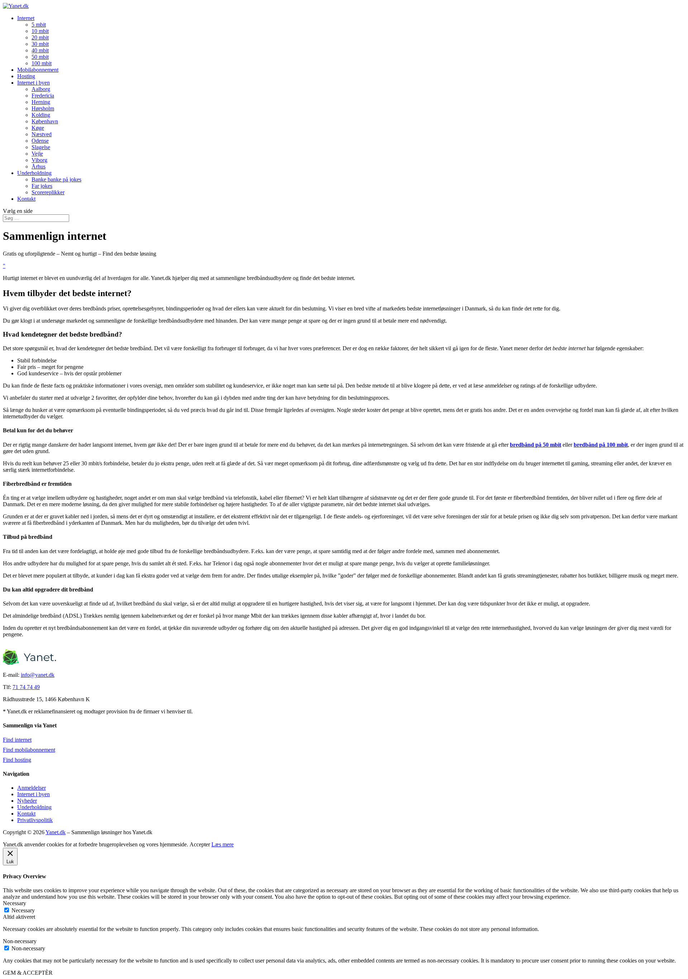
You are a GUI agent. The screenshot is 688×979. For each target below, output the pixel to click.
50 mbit (40, 57)
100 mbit (42, 63)
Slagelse (41, 147)
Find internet (17, 740)
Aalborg (41, 89)
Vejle (37, 154)
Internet (25, 18)
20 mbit (40, 37)
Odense (40, 141)
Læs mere (222, 844)
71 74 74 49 (26, 687)
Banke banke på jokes (56, 179)
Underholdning (34, 173)
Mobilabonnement (37, 70)
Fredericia (43, 95)
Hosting (26, 76)
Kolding (41, 115)
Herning (41, 102)
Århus (39, 166)
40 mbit (40, 50)
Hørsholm (43, 108)
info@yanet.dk (37, 675)
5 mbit (39, 25)
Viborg (39, 160)
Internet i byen (33, 83)
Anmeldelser (31, 788)
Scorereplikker (48, 192)
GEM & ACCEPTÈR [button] (28, 973)
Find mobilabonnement (29, 750)
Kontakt (26, 199)
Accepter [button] (200, 844)
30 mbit (40, 44)
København (45, 121)
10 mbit (40, 31)
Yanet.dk (56, 832)
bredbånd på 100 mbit (601, 445)
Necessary (23, 910)
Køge (38, 128)
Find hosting (17, 760)
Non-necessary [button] (20, 941)
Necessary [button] (14, 903)
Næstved (42, 134)
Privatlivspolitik (35, 820)
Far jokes (42, 186)
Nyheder (27, 801)
